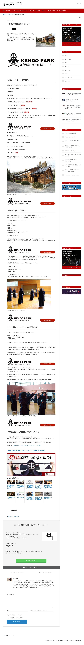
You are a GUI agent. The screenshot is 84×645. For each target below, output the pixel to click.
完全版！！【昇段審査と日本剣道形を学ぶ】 (73, 141)
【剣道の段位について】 (70, 136)
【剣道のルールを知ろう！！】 (71, 150)
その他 (49, 10)
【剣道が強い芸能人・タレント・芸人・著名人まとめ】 (73, 160)
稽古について (31, 10)
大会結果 (66, 73)
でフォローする (18, 572)
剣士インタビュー (6, 10)
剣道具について (23, 10)
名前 (7, 610)
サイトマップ (55, 10)
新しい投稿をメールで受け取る (15, 617)
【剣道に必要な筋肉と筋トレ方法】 (72, 175)
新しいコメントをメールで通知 (14, 615)
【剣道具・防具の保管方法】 (71, 133)
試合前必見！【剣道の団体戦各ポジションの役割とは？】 (73, 146)
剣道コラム (44, 10)
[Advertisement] (71, 220)
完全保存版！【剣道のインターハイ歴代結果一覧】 (73, 155)
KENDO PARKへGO (31, 560)
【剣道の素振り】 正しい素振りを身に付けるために (73, 165)
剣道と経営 (38, 10)
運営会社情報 (5, 635)
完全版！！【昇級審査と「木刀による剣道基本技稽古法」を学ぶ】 (73, 170)
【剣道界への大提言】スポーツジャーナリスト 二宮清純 (26, 445)
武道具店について (15, 10)
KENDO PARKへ (62, 10)
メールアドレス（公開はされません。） (39, 610)
